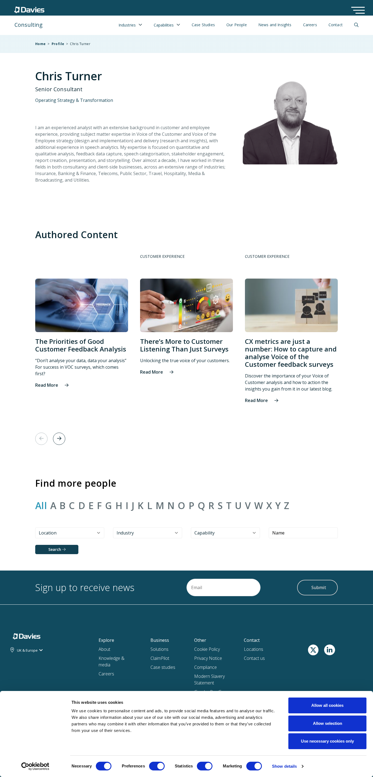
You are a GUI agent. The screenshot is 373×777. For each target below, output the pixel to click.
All (41, 506)
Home (40, 44)
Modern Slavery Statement (209, 679)
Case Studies (203, 25)
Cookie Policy (207, 649)
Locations (253, 649)
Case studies (162, 667)
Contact (335, 25)
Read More (46, 385)
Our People (236, 25)
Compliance (205, 667)
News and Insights (275, 25)
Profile (58, 44)
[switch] (157, 767)
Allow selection (327, 723)
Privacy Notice (208, 658)
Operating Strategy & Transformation (74, 100)
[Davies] (29, 8)
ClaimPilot (159, 658)
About (104, 649)
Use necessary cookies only (327, 741)
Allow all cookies (327, 705)
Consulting (28, 24)
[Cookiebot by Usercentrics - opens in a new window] (35, 766)
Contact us (254, 658)
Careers (310, 25)
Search (55, 549)
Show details (284, 766)
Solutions (159, 649)
